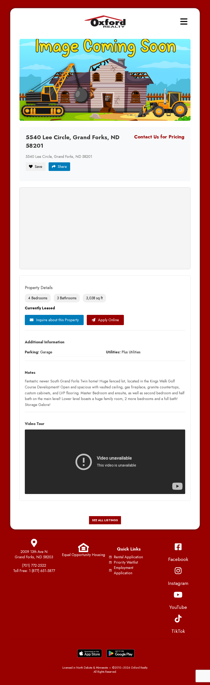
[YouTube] (178, 595)
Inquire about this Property (57, 320)
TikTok (178, 631)
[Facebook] (178, 547)
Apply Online (108, 320)
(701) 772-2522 (34, 565)
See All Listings (105, 520)
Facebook (178, 559)
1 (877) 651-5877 (42, 570)
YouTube (178, 607)
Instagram (178, 583)
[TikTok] (178, 619)
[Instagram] (178, 571)
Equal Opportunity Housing (83, 554)
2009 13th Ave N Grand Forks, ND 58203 (34, 554)
